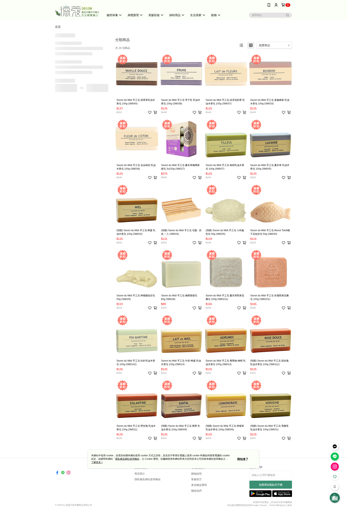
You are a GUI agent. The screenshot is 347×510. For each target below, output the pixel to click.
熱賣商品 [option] (264, 45)
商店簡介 (140, 473)
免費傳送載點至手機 (270, 484)
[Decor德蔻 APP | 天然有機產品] (77, 10)
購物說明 (196, 473)
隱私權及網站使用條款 (148, 479)
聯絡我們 (196, 490)
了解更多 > (97, 462)
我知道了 (242, 459)
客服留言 (196, 479)
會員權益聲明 (199, 484)
